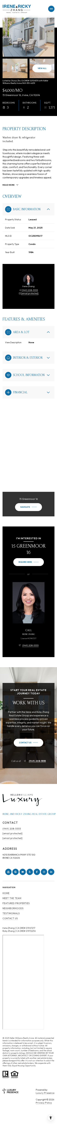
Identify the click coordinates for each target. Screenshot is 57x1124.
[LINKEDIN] (51, 872)
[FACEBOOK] (37, 872)
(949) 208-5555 (30, 290)
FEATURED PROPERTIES (16, 903)
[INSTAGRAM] (44, 872)
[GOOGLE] (15, 872)
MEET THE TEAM (12, 898)
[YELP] (30, 872)
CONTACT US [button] (10, 918)
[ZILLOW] (8, 872)
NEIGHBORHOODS (13, 908)
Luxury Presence (45, 1093)
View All (42, 68)
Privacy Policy (44, 1102)
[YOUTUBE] (22, 872)
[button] (28, 743)
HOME (6, 893)
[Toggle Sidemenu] (51, 9)
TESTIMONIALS (11, 913)
